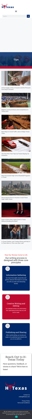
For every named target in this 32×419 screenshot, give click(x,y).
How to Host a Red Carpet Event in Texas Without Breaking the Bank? (13, 220)
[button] (16, 11)
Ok (16, 416)
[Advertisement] (16, 35)
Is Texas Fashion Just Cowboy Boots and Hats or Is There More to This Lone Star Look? (15, 242)
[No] (30, 414)
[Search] (28, 16)
